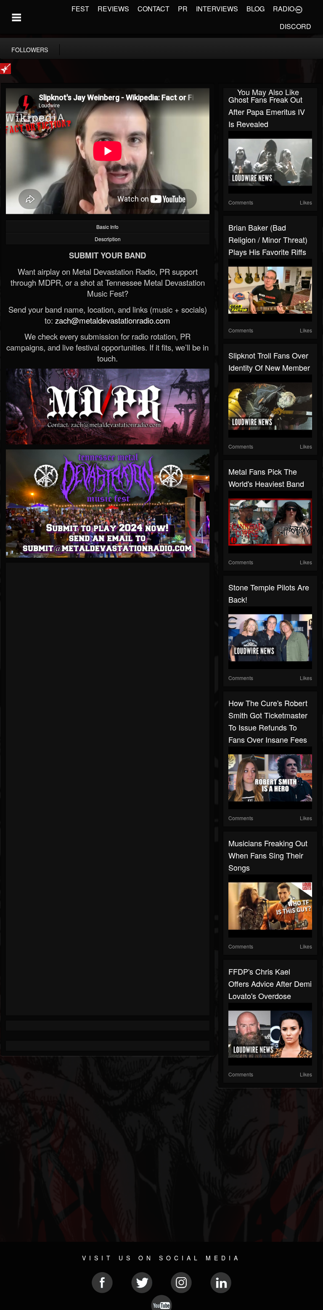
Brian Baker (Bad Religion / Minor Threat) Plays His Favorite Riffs (267, 239)
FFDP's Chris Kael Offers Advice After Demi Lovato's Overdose (270, 983)
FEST (80, 8)
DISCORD (295, 26)
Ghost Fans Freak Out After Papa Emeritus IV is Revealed (266, 111)
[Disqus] (107, 680)
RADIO (283, 8)
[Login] (298, 9)
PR (183, 8)
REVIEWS (113, 8)
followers (29, 49)
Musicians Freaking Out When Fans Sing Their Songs (267, 855)
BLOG (255, 8)
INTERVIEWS (217, 8)
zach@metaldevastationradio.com (112, 320)
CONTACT (153, 8)
